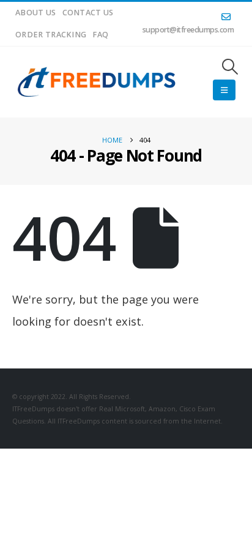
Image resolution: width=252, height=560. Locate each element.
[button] (230, 67)
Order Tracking (50, 34)
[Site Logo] (97, 82)
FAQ (100, 34)
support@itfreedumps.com (188, 29)
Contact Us (88, 12)
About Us (35, 12)
